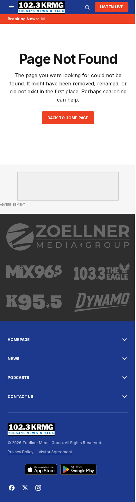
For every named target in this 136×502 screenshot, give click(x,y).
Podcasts (18, 377)
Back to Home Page (68, 117)
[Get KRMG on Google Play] (78, 469)
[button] (11, 7)
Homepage (19, 340)
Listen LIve (111, 6)
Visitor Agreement (55, 451)
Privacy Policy (21, 451)
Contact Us (20, 396)
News (13, 358)
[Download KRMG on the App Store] (41, 469)
